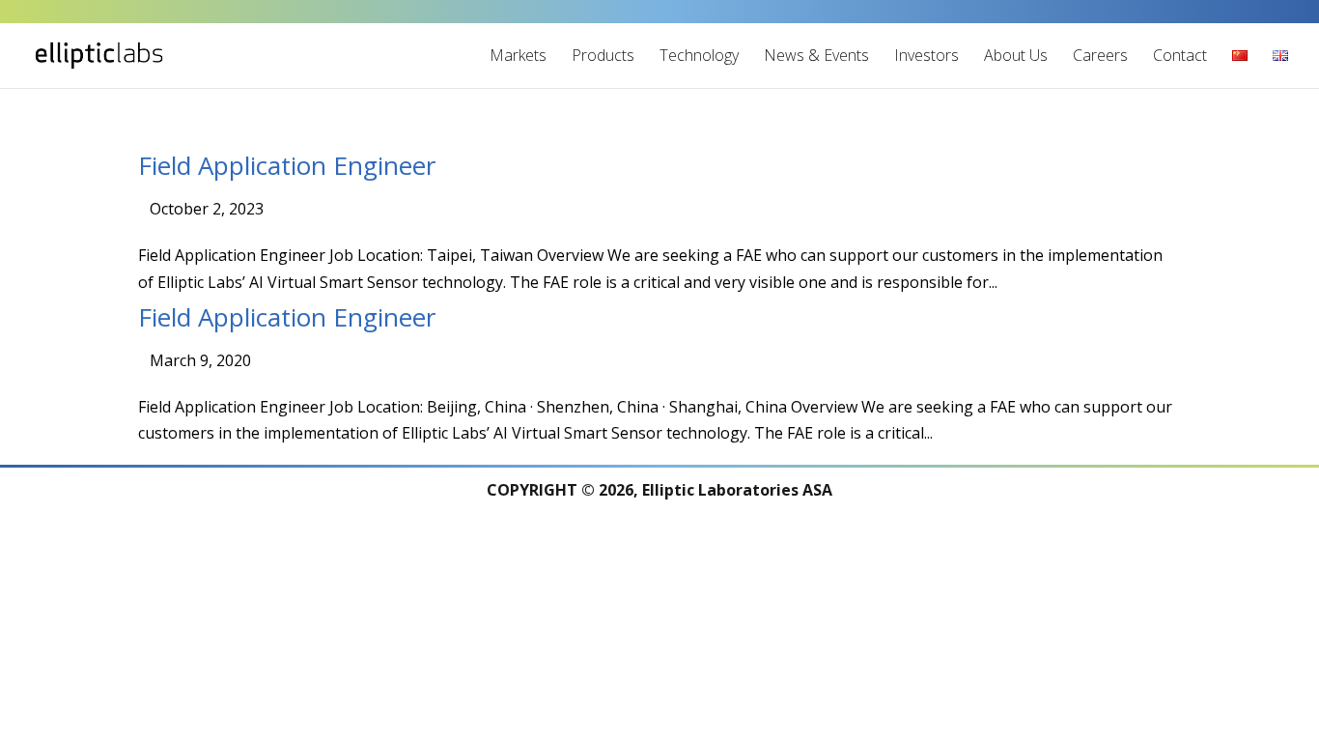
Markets (518, 55)
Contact (1180, 55)
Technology (699, 55)
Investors (926, 55)
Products (603, 55)
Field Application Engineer (286, 165)
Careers (1100, 55)
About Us (1016, 55)
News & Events (816, 55)
